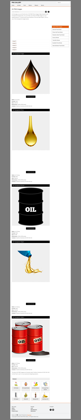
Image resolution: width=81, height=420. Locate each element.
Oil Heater (16, 399)
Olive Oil (26, 399)
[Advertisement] (31, 29)
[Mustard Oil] (35, 393)
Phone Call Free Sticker (58, 32)
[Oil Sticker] (16, 382)
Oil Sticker (16, 388)
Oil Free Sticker (35, 388)
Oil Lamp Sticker (25, 388)
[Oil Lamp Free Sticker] (45, 382)
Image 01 (14, 41)
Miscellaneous (17, 11)
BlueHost (29, 415)
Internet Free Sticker (57, 29)
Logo (32, 408)
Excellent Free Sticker (57, 42)
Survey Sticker (56, 37)
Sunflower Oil (45, 399)
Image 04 (14, 47)
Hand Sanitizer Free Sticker (58, 45)
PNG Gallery (16, 2)
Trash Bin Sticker (56, 40)
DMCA (13, 408)
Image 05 (14, 49)
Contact (13, 409)
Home (13, 11)
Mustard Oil (35, 399)
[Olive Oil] (26, 393)
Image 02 (14, 43)
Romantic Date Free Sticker (58, 34)
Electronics (33, 411)
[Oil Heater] (16, 393)
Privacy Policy (15, 411)
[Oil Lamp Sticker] (26, 382)
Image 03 (14, 45)
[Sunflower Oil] (45, 393)
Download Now (30, 96)
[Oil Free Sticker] (35, 382)
